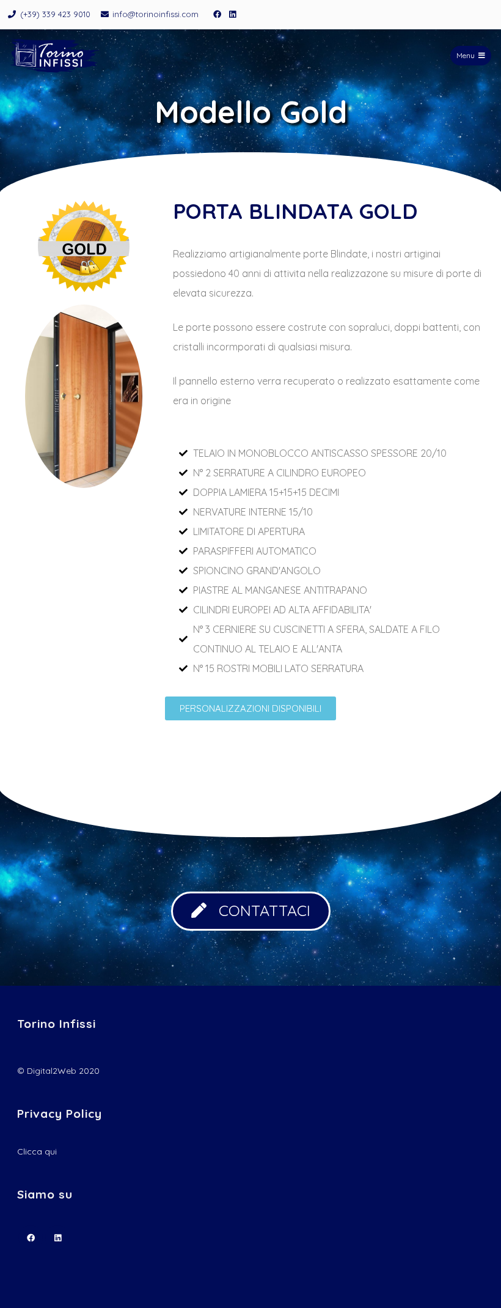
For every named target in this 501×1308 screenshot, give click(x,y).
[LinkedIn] (232, 14)
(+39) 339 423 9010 (55, 14)
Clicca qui (37, 1151)
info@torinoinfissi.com (155, 14)
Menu (465, 55)
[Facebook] (217, 14)
